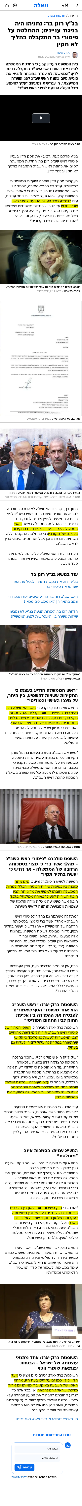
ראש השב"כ (23, 1419)
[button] (65, 5)
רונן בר (74, 1419)
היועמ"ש (57, 1419)
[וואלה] (41, 5)
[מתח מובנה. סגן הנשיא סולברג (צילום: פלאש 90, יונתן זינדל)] (41, 820)
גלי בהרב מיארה (41, 1419)
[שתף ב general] (7, 5)
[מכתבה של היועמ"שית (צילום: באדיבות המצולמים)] (41, 362)
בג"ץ (66, 1419)
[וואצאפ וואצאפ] (15, 5)
